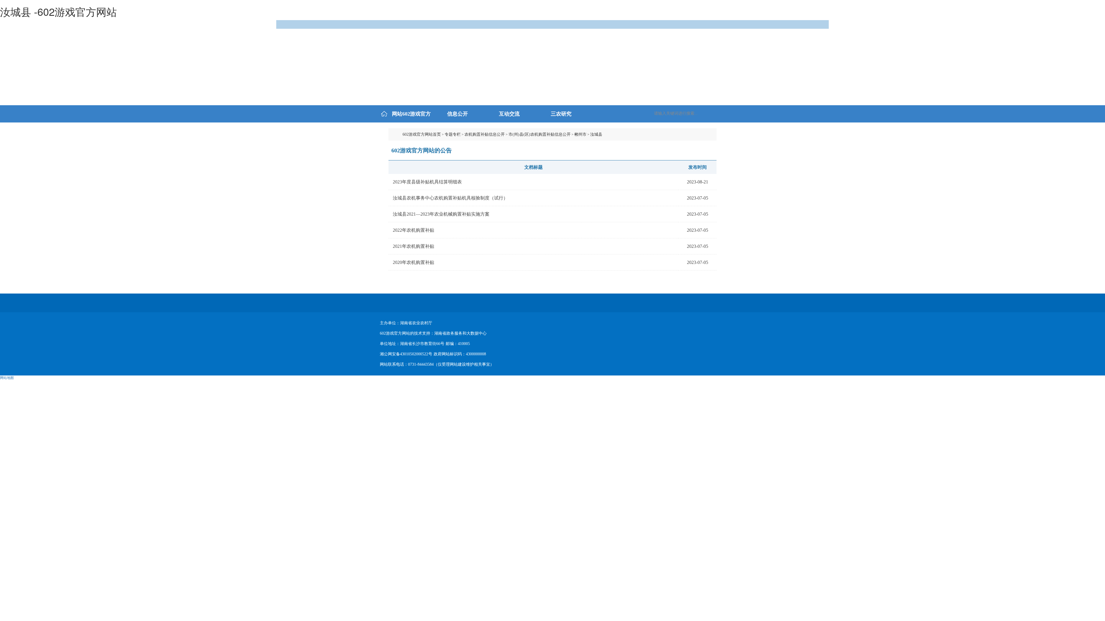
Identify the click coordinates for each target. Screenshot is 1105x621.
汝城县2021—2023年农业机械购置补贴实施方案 (441, 214)
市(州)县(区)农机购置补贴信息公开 (539, 134)
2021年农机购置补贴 (413, 246)
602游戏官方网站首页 (422, 134)
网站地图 (7, 378)
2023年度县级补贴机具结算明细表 (427, 181)
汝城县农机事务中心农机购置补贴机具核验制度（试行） (450, 197)
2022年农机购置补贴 (413, 230)
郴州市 (580, 134)
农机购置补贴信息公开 (484, 134)
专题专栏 (453, 134)
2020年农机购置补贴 (413, 262)
